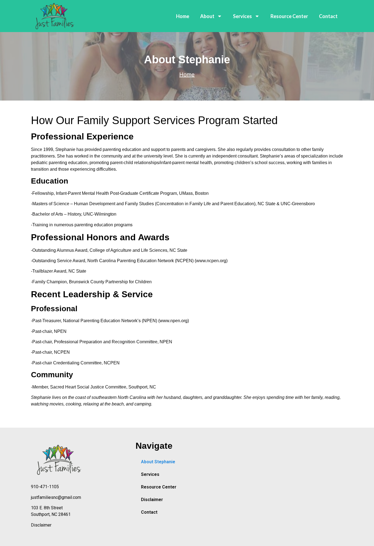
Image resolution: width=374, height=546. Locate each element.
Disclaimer (41, 525)
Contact (328, 16)
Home (182, 16)
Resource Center (289, 16)
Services (242, 16)
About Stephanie (158, 461)
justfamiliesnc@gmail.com (56, 497)
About (207, 16)
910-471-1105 (45, 486)
